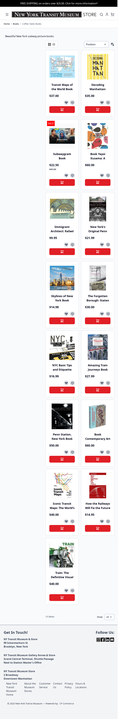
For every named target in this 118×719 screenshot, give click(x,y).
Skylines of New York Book (62, 298)
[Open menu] (7, 14)
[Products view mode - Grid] (49, 44)
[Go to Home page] (55, 14)
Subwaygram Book (62, 156)
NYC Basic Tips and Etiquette (62, 367)
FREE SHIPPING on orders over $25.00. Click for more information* (59, 3)
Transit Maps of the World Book (62, 87)
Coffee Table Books (31, 23)
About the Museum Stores (30, 687)
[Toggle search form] (101, 14)
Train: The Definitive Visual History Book (62, 575)
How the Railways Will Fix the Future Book (97, 506)
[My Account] (106, 14)
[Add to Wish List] (66, 102)
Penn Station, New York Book (62, 437)
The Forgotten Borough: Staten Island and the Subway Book (98, 298)
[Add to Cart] (62, 109)
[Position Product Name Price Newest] (96, 44)
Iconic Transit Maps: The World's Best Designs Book (62, 506)
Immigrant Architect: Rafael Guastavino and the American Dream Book (62, 229)
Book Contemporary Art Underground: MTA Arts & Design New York (97, 437)
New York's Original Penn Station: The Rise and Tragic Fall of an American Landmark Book (97, 229)
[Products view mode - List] (54, 44)
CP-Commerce (66, 703)
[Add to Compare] (72, 102)
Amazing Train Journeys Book (98, 367)
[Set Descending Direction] (112, 44)
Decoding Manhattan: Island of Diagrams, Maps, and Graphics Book (97, 87)
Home (7, 23)
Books (16, 23)
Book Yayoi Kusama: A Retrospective (97, 156)
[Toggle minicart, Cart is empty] (112, 14)
